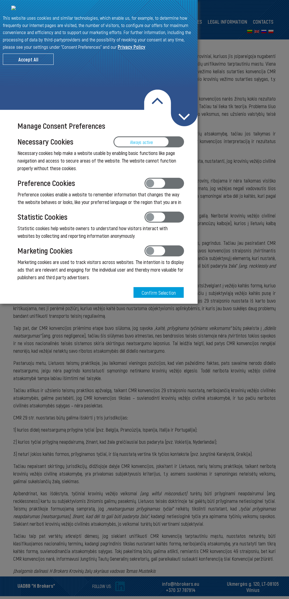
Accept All (28, 59)
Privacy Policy (131, 47)
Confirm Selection (159, 293)
